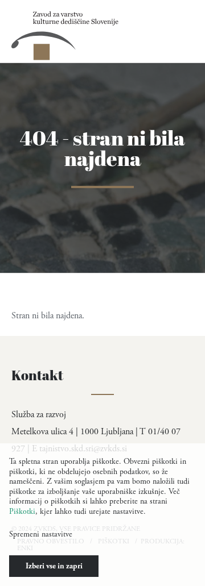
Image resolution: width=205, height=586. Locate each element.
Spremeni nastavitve (40, 534)
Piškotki (22, 511)
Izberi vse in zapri (54, 566)
